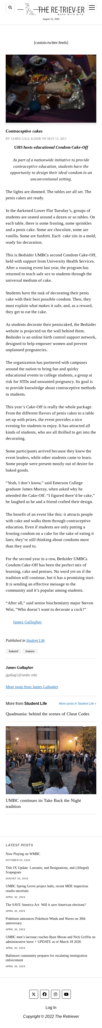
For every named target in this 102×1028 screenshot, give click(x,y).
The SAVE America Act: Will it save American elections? (46, 905)
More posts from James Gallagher (32, 687)
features (30, 651)
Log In (51, 1007)
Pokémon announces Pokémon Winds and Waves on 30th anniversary (45, 921)
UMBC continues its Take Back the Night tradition (43, 803)
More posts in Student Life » (77, 703)
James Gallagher (27, 622)
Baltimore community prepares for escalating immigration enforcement (46, 958)
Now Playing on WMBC (23, 854)
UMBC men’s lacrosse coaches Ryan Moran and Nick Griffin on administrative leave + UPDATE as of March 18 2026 (50, 939)
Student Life (35, 640)
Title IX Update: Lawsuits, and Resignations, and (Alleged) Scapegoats (47, 870)
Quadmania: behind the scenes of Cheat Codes (47, 713)
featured (13, 651)
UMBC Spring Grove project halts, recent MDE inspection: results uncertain (47, 888)
